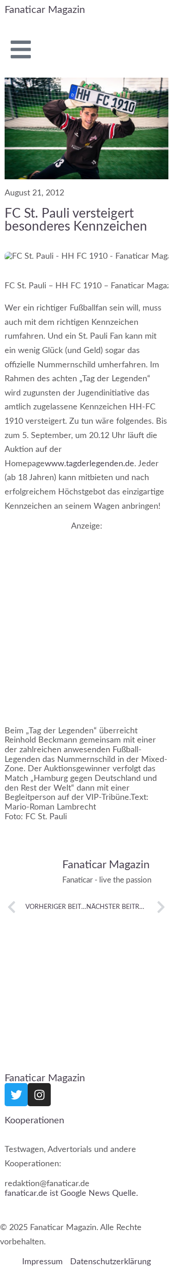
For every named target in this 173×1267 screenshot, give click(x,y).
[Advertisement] (86, 621)
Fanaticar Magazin (45, 10)
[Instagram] (39, 1094)
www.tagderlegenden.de (89, 464)
